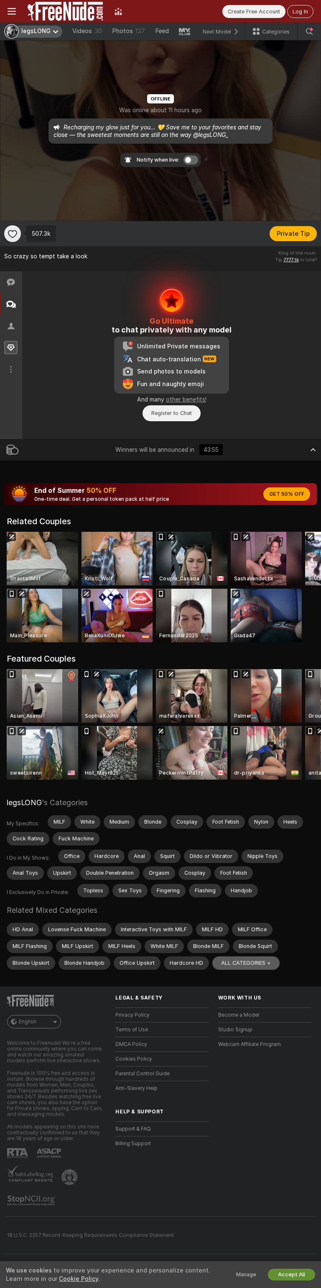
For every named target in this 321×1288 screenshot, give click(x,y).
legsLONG (24, 802)
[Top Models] (118, 11)
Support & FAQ (133, 1129)
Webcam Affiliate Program (249, 1044)
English (27, 1022)
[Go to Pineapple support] (70, 1177)
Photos (128, 31)
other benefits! (186, 399)
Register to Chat (171, 413)
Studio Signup (235, 1030)
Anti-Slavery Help (136, 1088)
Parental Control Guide (142, 1074)
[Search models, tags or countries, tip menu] (309, 31)
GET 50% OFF (286, 494)
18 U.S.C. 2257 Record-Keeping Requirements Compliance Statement (90, 1235)
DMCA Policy (131, 1044)
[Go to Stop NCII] (31, 1200)
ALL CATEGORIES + (246, 963)
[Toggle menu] (11, 11)
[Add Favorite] (12, 233)
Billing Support (133, 1143)
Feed (162, 31)
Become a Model (238, 1015)
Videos (87, 31)
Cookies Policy (133, 1059)
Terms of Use (131, 1030)
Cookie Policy (78, 1278)
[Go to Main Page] (65, 11)
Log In (300, 11)
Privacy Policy (132, 1015)
